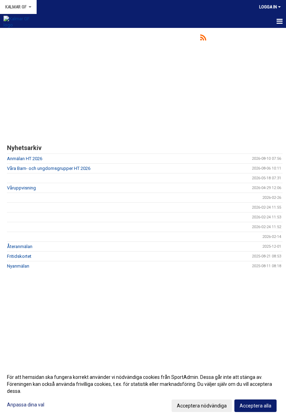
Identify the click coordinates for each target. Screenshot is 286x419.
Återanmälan (19, 246)
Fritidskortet (19, 256)
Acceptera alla (255, 406)
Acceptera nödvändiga (202, 406)
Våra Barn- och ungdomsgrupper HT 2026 (48, 168)
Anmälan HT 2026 (24, 158)
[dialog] (143, 391)
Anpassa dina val (25, 404)
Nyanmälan (18, 266)
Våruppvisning (21, 187)
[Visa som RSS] (203, 39)
